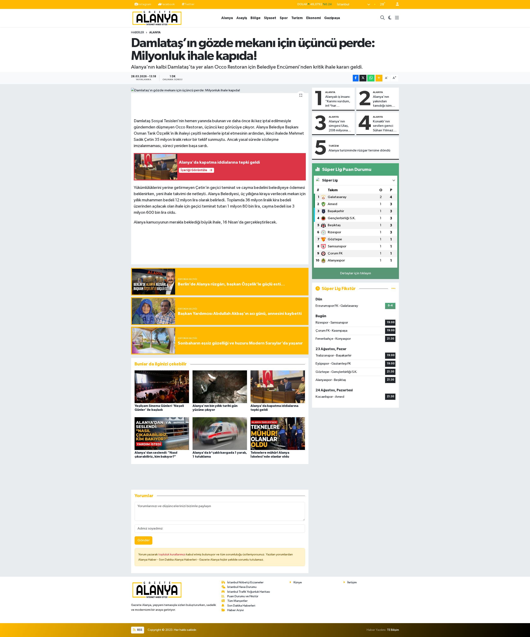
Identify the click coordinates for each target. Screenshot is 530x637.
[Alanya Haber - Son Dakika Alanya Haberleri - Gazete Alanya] (157, 17)
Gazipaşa (332, 18)
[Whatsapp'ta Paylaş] (371, 78)
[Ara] (383, 18)
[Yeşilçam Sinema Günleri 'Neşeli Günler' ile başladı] (162, 386)
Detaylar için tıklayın (355, 273)
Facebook (168, 4)
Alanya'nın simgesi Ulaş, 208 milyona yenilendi (339, 126)
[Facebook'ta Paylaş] (356, 78)
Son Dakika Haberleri (241, 605)
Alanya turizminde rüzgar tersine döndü (359, 150)
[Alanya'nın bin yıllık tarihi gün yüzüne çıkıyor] (220, 386)
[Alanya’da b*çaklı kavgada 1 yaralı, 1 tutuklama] (220, 433)
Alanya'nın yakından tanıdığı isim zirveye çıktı (382, 101)
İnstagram (144, 4)
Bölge (255, 18)
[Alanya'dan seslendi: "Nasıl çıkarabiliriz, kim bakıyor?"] (162, 433)
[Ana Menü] (397, 18)
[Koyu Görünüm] (390, 18)
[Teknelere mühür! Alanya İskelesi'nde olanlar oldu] (278, 433)
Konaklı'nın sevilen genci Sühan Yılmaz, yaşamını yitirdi (384, 126)
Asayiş (241, 18)
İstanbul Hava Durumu (242, 587)
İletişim (352, 582)
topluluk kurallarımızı (172, 554)
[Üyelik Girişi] (395, 4)
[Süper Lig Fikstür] (393, 288)
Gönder (143, 540)
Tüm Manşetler (237, 600)
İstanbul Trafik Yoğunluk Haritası (248, 591)
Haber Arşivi (235, 610)
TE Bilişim (393, 629)
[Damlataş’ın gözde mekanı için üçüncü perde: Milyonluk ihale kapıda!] (219, 90)
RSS (139, 629)
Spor (284, 18)
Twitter (189, 4)
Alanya (227, 18)
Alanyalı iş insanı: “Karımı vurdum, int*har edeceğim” (337, 101)
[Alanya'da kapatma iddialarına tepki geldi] (278, 386)
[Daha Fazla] (379, 78)
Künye (298, 582)
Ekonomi (313, 18)
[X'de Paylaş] (362, 78)
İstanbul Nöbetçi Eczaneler (245, 582)
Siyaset (270, 18)
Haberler (137, 32)
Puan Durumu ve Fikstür (242, 596)
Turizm (297, 18)
